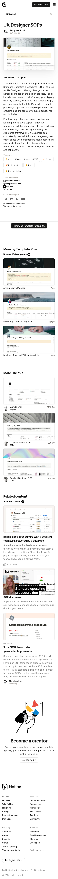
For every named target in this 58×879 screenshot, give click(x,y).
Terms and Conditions (12, 206)
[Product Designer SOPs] (29, 462)
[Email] (23, 199)
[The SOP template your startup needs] (29, 626)
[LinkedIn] (11, 199)
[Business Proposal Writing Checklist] (29, 339)
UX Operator (16, 406)
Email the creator (13, 181)
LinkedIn (9, 186)
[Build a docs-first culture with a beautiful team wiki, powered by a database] (29, 519)
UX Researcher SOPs (20, 442)
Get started (29, 760)
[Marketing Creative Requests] (29, 305)
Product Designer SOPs (22, 478)
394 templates (16, 33)
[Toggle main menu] (54, 4)
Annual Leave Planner (14, 288)
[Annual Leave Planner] (29, 271)
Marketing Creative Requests (17, 321)
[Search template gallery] (51, 14)
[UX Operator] (29, 390)
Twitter (9, 189)
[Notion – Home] (4, 4)
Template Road (17, 30)
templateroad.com (13, 184)
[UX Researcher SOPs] (29, 426)
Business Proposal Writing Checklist (21, 355)
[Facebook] (17, 199)
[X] (5, 199)
